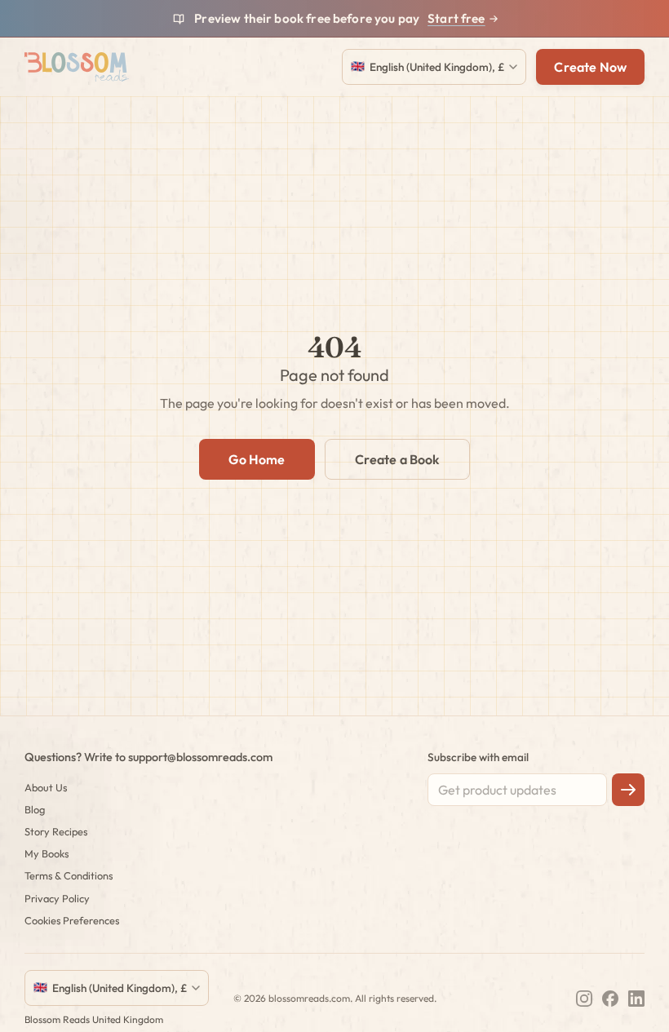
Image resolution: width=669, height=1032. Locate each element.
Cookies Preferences (71, 920)
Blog (34, 809)
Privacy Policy (57, 898)
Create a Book (397, 459)
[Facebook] (610, 998)
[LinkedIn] (636, 998)
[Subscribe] (628, 789)
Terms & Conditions (68, 875)
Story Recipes (55, 831)
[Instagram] (584, 998)
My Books (46, 853)
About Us (45, 787)
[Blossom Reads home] (76, 67)
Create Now (590, 67)
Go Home (256, 459)
